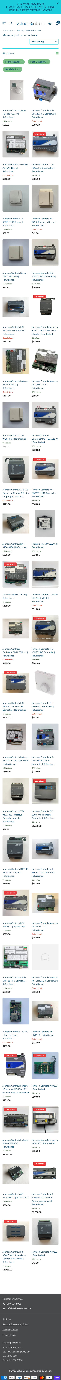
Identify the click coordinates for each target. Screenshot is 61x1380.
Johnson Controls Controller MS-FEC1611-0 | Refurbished (45, 439)
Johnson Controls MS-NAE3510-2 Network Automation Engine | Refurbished (43, 1199)
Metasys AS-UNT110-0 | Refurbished (15, 596)
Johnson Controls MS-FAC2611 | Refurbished (14, 925)
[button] (13, 62)
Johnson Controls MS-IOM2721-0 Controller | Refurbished (43, 652)
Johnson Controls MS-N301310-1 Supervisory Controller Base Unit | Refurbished (14, 1257)
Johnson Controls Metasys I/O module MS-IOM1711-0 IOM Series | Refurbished (16, 1089)
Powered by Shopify (42, 1370)
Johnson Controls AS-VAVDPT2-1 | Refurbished (15, 1196)
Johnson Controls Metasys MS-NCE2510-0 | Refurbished (45, 598)
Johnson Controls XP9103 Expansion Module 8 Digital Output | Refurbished (16, 493)
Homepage (8, 30)
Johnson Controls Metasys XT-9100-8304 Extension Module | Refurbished (45, 330)
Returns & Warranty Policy (15, 1324)
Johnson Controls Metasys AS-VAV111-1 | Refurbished (45, 927)
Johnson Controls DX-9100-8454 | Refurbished (15, 545)
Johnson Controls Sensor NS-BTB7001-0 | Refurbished (15, 114)
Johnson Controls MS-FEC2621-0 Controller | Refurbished (43, 872)
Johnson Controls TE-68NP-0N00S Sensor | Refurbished (43, 706)
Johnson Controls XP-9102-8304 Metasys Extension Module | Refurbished (13, 816)
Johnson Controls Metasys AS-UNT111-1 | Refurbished (15, 168)
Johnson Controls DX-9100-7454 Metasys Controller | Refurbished (43, 815)
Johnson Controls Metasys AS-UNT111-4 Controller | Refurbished (45, 981)
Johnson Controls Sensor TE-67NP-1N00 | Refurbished (15, 276)
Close (57, 3)
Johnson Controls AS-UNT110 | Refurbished (42, 1033)
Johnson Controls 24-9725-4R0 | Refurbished (14, 437)
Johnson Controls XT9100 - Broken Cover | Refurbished (15, 1035)
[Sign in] (49, 23)
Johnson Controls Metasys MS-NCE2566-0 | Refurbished (15, 1143)
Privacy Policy (9, 1334)
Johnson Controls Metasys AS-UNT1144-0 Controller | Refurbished (15, 761)
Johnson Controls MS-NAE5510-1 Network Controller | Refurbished (14, 706)
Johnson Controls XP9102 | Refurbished (44, 1253)
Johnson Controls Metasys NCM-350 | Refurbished (45, 1142)
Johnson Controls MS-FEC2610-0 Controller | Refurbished (14, 330)
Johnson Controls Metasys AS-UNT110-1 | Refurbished (45, 385)
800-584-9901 (14, 1303)
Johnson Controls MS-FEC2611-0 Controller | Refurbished (43, 168)
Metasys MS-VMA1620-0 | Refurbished (45, 545)
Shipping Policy (10, 1329)
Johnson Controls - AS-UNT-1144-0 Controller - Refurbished (15, 981)
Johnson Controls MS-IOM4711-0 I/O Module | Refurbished (44, 276)
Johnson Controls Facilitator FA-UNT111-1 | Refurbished (15, 652)
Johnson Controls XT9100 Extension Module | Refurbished (15, 872)
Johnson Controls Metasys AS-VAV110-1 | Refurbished (15, 385)
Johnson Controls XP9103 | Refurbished (44, 1087)
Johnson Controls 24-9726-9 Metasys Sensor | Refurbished (44, 222)
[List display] (57, 53)
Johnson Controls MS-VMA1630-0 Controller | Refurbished (44, 114)
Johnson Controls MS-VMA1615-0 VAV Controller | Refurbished (43, 761)
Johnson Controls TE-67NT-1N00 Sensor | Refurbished (13, 222)
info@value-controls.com (19, 1308)
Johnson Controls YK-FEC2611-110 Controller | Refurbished (44, 493)
